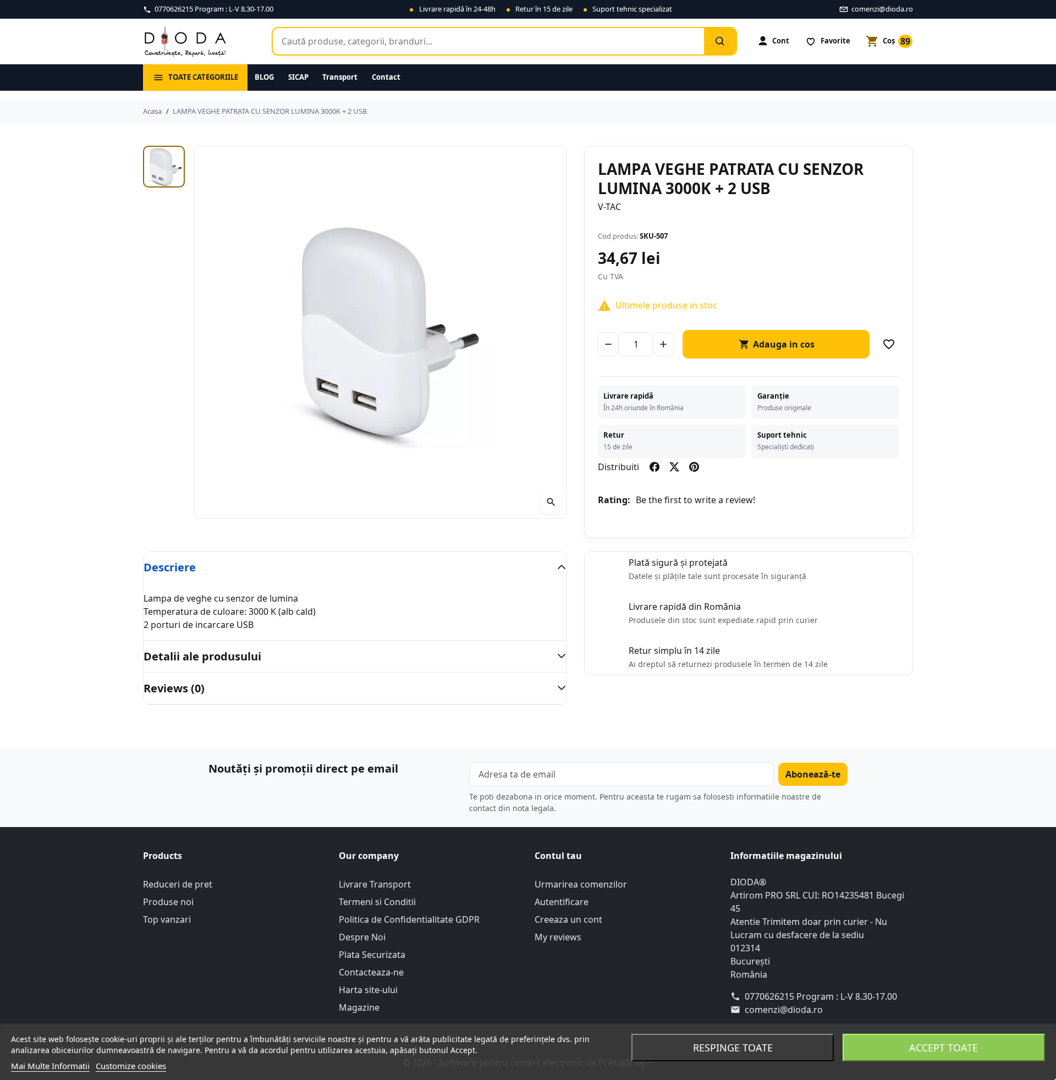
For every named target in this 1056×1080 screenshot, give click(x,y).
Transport (340, 77)
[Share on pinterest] (694, 467)
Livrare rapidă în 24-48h (457, 9)
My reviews (558, 937)
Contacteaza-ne (371, 972)
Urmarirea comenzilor (581, 884)
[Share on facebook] (654, 467)
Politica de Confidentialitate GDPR (409, 919)
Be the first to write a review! (695, 500)
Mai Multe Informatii (50, 1065)
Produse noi (168, 902)
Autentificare (561, 902)
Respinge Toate (733, 1047)
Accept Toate (943, 1047)
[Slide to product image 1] (164, 167)
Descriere (170, 567)
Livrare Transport (375, 884)
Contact (386, 77)
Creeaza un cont (568, 919)
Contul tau (558, 856)
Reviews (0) (174, 688)
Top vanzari (167, 919)
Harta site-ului (368, 990)
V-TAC (609, 207)
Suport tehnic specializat (632, 9)
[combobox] (488, 41)
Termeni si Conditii (377, 902)
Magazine (359, 1007)
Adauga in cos (777, 344)
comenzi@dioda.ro (784, 1010)
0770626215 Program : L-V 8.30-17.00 (821, 996)
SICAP (298, 77)
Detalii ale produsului (202, 656)
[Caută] (720, 41)
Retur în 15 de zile (544, 9)
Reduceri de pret (177, 884)
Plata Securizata (372, 955)
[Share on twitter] (674, 467)
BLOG (264, 77)
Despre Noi (362, 937)
